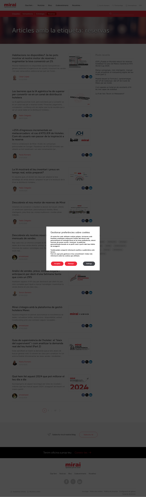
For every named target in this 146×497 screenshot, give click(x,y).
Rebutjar (71, 264)
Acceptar (57, 264)
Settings (89, 264)
